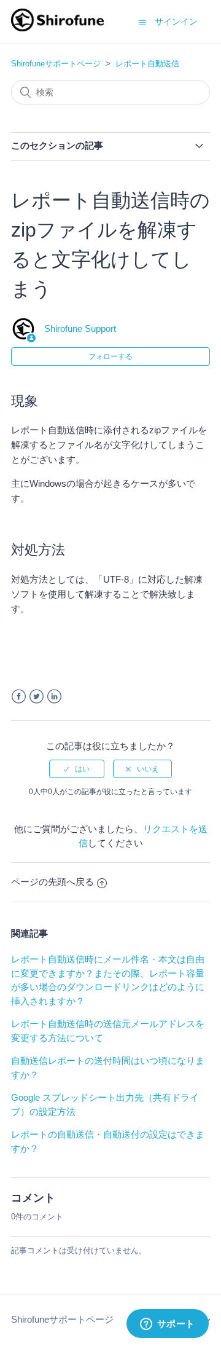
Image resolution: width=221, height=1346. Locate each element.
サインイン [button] (176, 21)
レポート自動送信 (147, 63)
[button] (142, 22)
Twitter (36, 696)
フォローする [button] (110, 356)
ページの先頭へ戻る (52, 881)
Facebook (18, 696)
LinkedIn (54, 696)
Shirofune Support (80, 328)
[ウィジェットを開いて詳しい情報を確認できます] (167, 1324)
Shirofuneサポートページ (56, 63)
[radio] (76, 769)
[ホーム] (57, 28)
